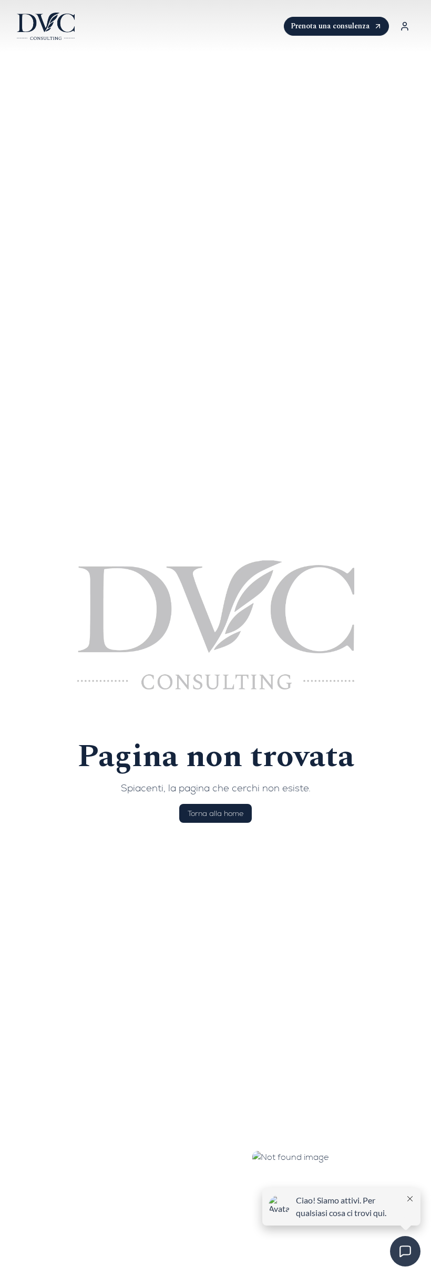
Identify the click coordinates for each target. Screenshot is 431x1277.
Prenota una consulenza (330, 26)
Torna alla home (215, 813)
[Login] (404, 26)
